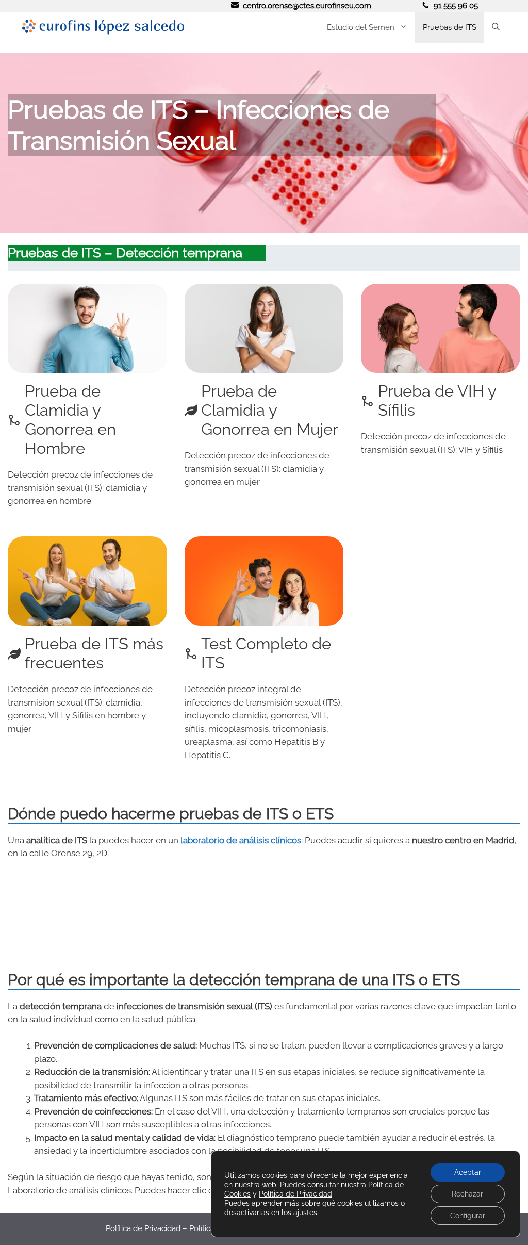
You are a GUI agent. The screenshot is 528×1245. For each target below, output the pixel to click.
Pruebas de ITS (449, 27)
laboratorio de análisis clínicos (240, 840)
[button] (495, 27)
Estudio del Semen (360, 27)
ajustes (305, 1212)
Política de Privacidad (143, 1228)
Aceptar (467, 1172)
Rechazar (467, 1194)
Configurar (467, 1215)
